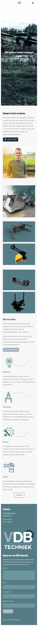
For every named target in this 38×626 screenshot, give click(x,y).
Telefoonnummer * (8, 601)
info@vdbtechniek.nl (9, 513)
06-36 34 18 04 (7, 516)
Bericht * (5, 568)
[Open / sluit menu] (33, 3)
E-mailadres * (7, 592)
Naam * (5, 583)
